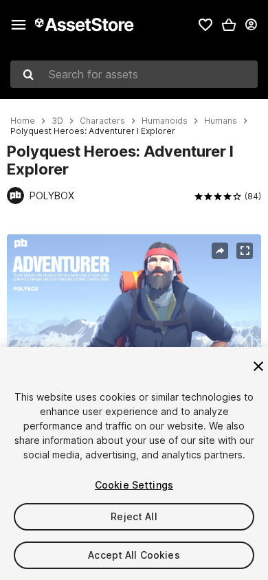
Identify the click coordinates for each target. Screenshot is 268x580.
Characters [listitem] (102, 121)
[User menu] (251, 25)
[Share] (220, 251)
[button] (229, 24)
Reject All (134, 516)
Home (22, 121)
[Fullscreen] (244, 251)
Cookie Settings (134, 485)
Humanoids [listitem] (165, 121)
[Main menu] (18, 24)
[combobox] (134, 74)
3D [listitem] (57, 121)
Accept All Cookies (134, 555)
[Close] (258, 366)
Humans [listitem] (220, 121)
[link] (205, 24)
